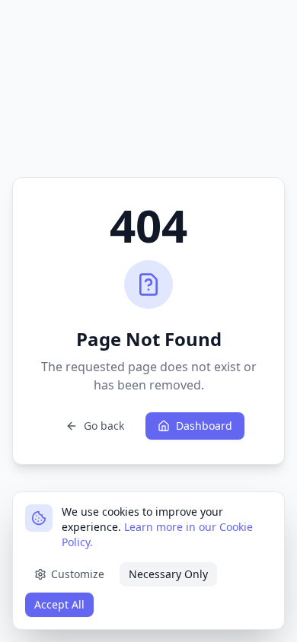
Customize (77, 574)
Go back (104, 425)
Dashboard (204, 425)
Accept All (59, 604)
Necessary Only (168, 574)
